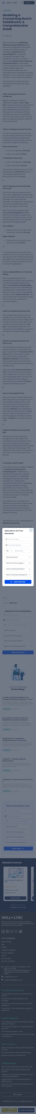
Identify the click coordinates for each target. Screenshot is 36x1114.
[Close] (31, 530)
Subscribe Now (19, 582)
